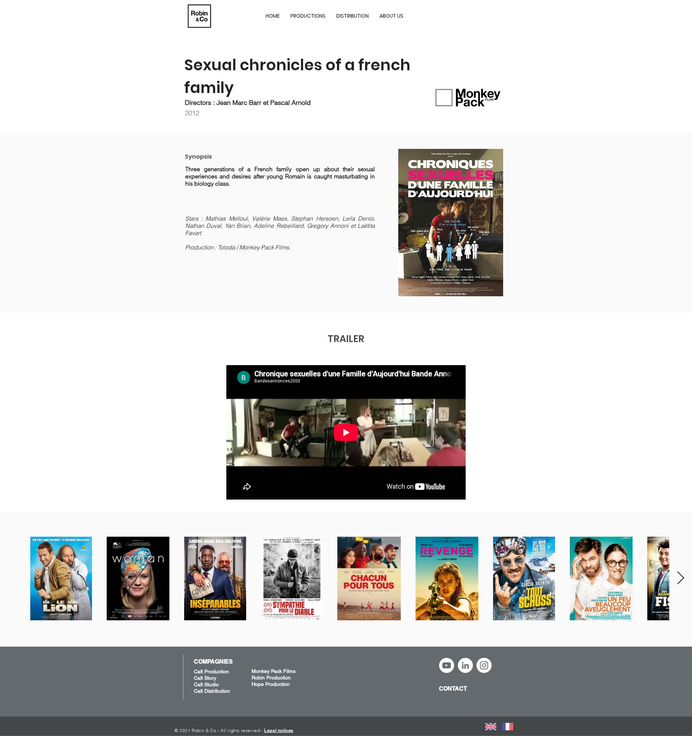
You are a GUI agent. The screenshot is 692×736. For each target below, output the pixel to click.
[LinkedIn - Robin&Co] (465, 665)
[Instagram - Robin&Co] (484, 665)
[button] (308, 16)
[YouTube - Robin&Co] (446, 665)
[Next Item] (681, 578)
